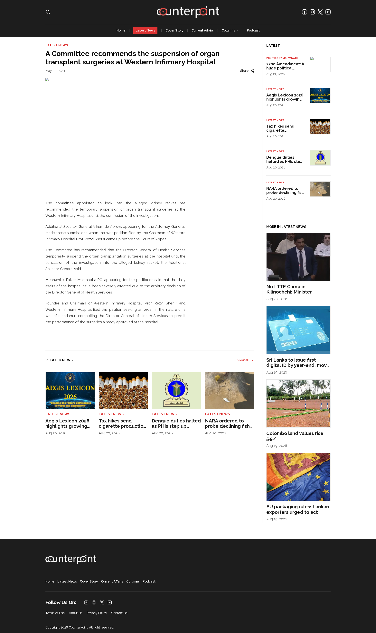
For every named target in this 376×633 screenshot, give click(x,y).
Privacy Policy (97, 613)
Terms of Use (55, 613)
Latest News (145, 30)
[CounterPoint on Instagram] (312, 11)
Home (121, 30)
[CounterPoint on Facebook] (304, 11)
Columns (228, 30)
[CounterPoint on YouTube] (328, 11)
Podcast (253, 30)
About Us (75, 613)
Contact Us (119, 613)
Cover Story (174, 30)
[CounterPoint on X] (320, 11)
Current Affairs (203, 30)
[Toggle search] (47, 12)
